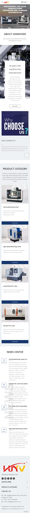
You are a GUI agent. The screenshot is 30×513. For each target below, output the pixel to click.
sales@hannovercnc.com (14, 501)
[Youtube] (11, 478)
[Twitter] (8, 478)
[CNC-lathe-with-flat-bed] (15, 313)
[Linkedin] (5, 478)
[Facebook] (3, 478)
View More (15, 106)
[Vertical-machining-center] (15, 194)
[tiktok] (14, 478)
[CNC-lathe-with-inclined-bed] (15, 273)
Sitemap (26, 511)
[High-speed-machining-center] (15, 234)
